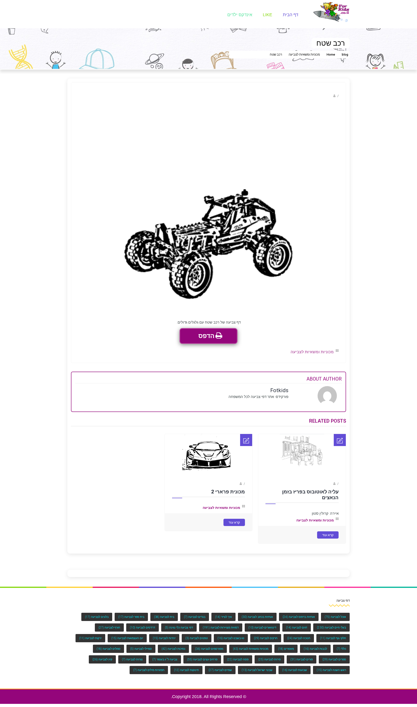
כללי (341, 648)
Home (331, 54)
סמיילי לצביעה (141, 648)
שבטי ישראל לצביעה (257, 670)
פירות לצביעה (269, 659)
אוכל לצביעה (335, 617)
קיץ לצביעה (102, 659)
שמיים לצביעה (220, 670)
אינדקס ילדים (239, 14)
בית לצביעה (164, 617)
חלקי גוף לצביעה (333, 638)
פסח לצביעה (238, 659)
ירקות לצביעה (90, 638)
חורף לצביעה (109, 627)
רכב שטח (276, 54)
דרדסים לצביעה (142, 627)
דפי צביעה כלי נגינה (179, 627)
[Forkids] (331, 11)
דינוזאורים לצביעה (262, 627)
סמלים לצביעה (108, 648)
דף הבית (290, 14)
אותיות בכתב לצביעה (257, 617)
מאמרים (286, 648)
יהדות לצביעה (164, 638)
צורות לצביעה (132, 659)
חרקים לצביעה (266, 638)
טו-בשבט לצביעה (230, 638)
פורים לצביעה (301, 659)
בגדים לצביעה (194, 617)
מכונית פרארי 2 (228, 492)
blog (345, 54)
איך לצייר (223, 617)
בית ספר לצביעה (131, 617)
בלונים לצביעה (97, 617)
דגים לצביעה (296, 627)
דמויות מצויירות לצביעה (221, 627)
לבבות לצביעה (315, 648)
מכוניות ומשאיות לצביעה (304, 54)
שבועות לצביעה (294, 670)
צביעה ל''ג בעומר (164, 659)
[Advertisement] (208, 137)
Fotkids (327, 96)
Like (267, 14)
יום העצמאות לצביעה (127, 638)
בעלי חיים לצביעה (331, 627)
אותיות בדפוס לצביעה (299, 617)
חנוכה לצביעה (298, 638)
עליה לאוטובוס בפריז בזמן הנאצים (310, 494)
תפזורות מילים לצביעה (148, 670)
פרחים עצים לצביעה (202, 659)
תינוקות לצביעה (186, 670)
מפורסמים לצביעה (209, 648)
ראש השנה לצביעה (331, 670)
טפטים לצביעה (196, 638)
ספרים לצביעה (334, 659)
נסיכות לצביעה (173, 648)
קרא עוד (328, 535)
